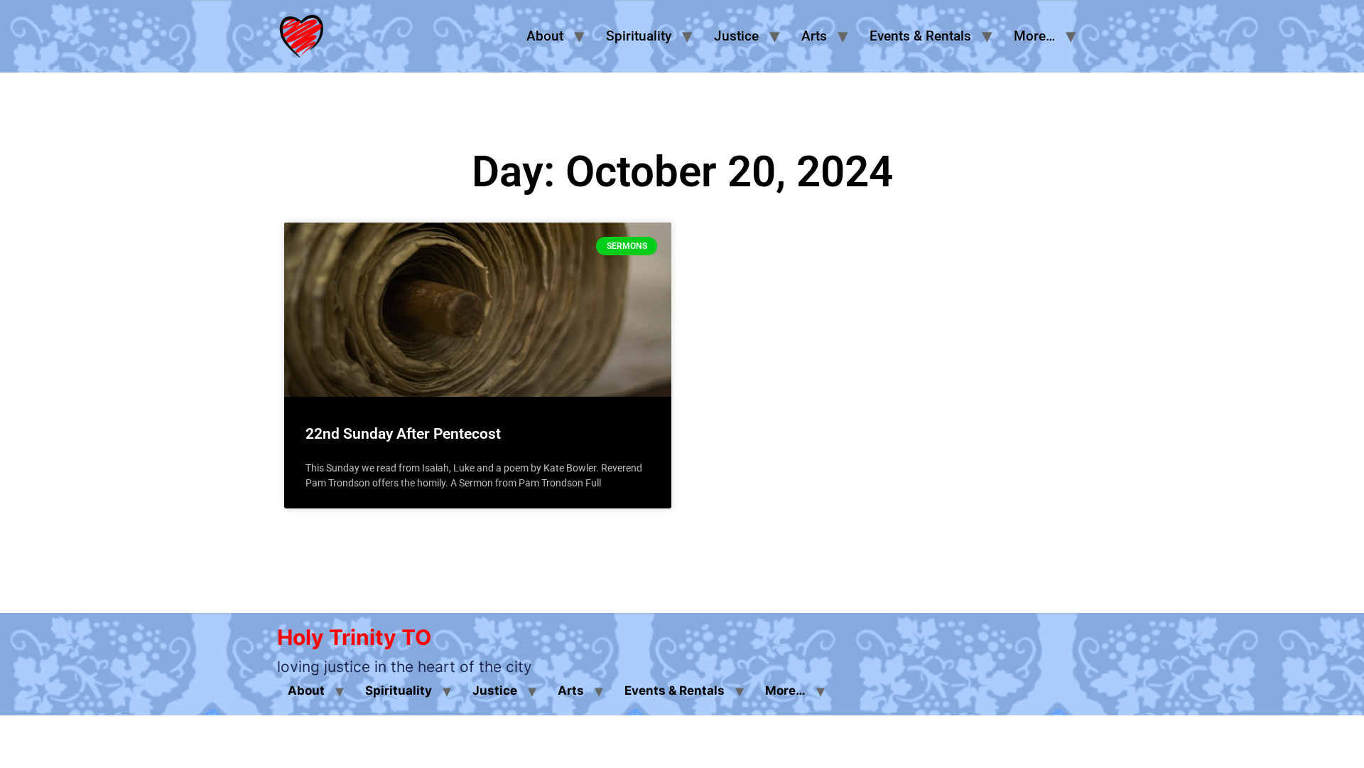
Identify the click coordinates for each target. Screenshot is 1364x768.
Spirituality (638, 36)
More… (1034, 36)
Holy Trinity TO (354, 637)
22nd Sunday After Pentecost (403, 433)
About (544, 36)
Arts (814, 36)
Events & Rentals (920, 36)
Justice (736, 36)
